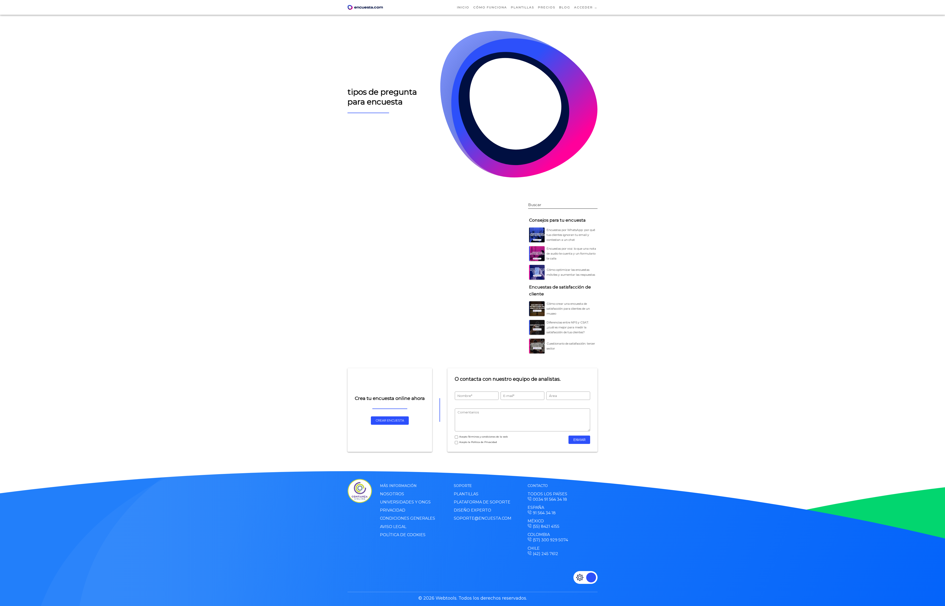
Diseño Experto (472, 510)
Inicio (463, 7)
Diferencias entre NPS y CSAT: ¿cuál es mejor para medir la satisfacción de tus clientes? (568, 327)
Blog (564, 7)
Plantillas (522, 7)
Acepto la (478, 442)
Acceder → (586, 7)
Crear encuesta (390, 420)
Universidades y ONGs (405, 502)
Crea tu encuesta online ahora (390, 398)
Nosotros (392, 494)
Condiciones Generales (407, 518)
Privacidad (392, 510)
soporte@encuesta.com (482, 518)
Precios (546, 7)
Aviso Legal (393, 526)
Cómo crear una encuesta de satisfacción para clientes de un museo (568, 308)
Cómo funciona (490, 7)
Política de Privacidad (484, 442)
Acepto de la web (483, 436)
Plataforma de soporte (482, 502)
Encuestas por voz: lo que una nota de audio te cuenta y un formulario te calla (571, 253)
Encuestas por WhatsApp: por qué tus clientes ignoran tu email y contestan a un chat (571, 235)
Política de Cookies (402, 534)
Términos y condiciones (481, 436)
